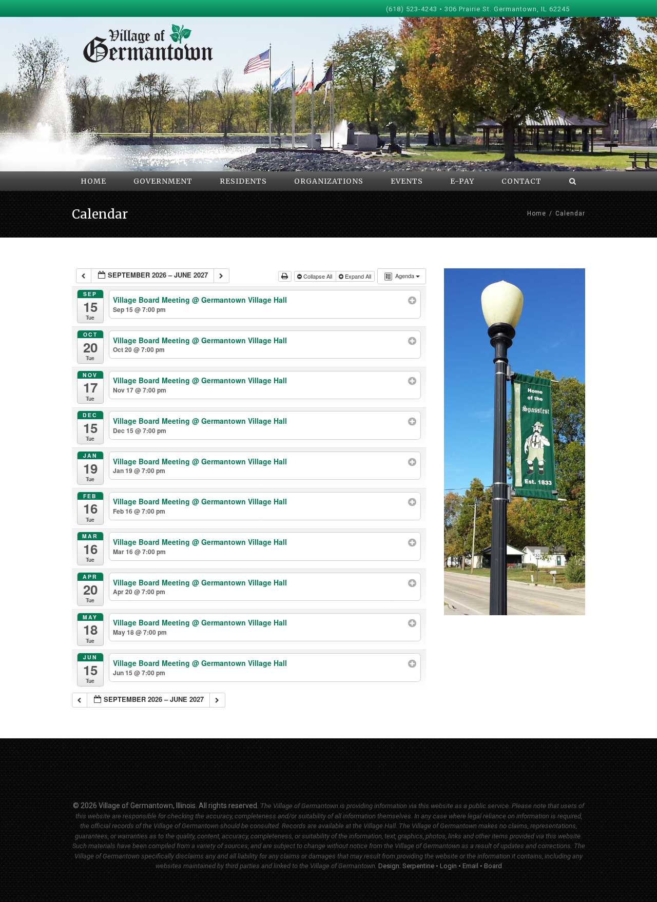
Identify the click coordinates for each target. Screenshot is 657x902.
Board (493, 866)
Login (448, 866)
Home (536, 213)
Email (470, 866)
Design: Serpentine (406, 866)
